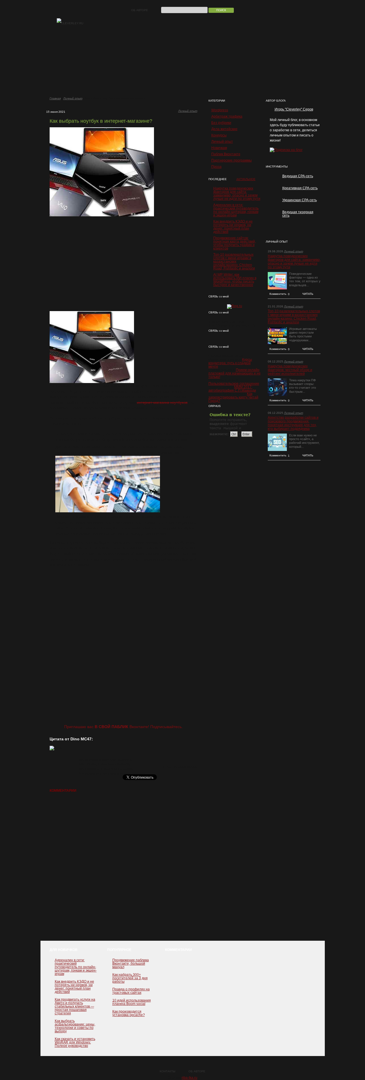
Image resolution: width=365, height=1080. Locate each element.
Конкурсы (219, 135)
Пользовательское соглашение (233, 384)
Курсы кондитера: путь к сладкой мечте (230, 363)
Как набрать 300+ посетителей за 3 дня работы (130, 978)
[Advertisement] (123, 264)
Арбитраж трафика (226, 116)
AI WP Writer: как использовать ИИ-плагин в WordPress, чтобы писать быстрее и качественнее (234, 280)
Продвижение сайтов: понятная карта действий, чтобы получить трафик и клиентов (234, 243)
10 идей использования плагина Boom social (131, 1002)
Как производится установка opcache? (128, 1013)
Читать (307, 293)
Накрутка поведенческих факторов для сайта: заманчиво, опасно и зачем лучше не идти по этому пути (236, 193)
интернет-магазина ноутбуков (162, 402)
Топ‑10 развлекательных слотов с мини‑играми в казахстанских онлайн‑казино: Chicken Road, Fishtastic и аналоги (234, 261)
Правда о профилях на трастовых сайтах (131, 991)
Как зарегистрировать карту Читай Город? (233, 397)
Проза (216, 167)
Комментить (279, 294)
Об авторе (139, 10)
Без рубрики (221, 123)
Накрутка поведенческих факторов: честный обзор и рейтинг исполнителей (290, 370)
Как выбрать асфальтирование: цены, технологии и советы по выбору (75, 1026)
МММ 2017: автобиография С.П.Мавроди (232, 388)
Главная (55, 98)
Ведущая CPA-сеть (297, 176)
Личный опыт (72, 98)
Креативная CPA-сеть (300, 188)
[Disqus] (123, 869)
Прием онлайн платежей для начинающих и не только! (234, 373)
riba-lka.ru (189, 1078)
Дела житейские (224, 129)
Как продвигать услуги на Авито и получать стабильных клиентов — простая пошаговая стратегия (75, 1006)
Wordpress (219, 110)
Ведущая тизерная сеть (297, 213)
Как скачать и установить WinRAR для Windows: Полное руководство (75, 1042)
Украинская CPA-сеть (299, 200)
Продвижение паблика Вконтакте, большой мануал (130, 963)
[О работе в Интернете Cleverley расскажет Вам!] (70, 23)
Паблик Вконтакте (225, 154)
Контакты (167, 1071)
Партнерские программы (231, 160)
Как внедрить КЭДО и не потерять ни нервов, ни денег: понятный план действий (233, 226)
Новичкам (219, 148)
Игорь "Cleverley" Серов (294, 109)
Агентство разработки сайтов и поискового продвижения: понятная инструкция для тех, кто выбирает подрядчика (293, 423)
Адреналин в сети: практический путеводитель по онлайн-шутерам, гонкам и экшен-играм (236, 210)
